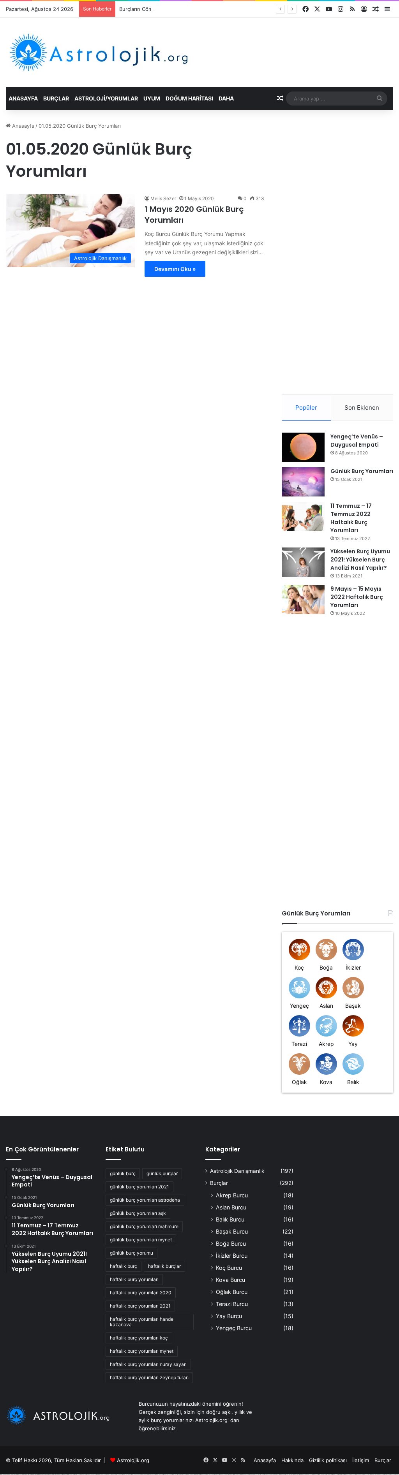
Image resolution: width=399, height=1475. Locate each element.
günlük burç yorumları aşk (138, 1213)
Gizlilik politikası (328, 1460)
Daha (226, 98)
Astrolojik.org (133, 1460)
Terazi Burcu (232, 1304)
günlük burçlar (162, 1173)
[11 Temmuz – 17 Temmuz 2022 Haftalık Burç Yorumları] (303, 516)
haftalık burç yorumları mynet (141, 1351)
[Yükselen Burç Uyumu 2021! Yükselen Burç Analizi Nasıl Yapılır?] (303, 562)
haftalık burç (123, 1266)
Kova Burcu (230, 1279)
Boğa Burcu (231, 1243)
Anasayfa (23, 98)
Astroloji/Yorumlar (106, 98)
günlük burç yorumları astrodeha (145, 1200)
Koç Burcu (229, 1267)
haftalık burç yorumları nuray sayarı (148, 1364)
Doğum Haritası (189, 98)
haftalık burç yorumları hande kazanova (141, 1321)
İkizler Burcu (231, 1255)
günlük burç (123, 1173)
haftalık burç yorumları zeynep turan (149, 1377)
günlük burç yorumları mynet (141, 1240)
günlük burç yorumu (131, 1253)
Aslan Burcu (231, 1207)
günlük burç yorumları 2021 (139, 1187)
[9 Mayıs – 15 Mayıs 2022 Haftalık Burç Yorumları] (303, 599)
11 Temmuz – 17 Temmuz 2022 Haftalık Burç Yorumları (351, 518)
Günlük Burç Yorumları (361, 471)
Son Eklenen (361, 407)
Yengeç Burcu (234, 1328)
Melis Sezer (163, 198)
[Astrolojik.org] (122, 52)
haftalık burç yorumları (134, 1279)
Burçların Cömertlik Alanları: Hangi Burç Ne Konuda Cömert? (191, 9)
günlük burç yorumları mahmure (144, 1226)
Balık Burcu (230, 1219)
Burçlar (56, 98)
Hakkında (292, 1460)
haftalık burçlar (164, 1266)
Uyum (151, 98)
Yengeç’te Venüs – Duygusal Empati (356, 441)
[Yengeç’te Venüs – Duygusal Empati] (303, 447)
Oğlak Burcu (231, 1291)
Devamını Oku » (175, 269)
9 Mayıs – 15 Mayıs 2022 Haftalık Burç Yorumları (356, 597)
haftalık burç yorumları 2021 (140, 1306)
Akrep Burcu (232, 1195)
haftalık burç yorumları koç (139, 1338)
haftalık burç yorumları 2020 (140, 1292)
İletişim (360, 1460)
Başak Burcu (232, 1231)
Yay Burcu (229, 1316)
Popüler (306, 407)
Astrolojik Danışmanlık (237, 1171)
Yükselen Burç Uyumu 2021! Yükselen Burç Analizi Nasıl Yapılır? (360, 559)
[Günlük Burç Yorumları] (303, 481)
